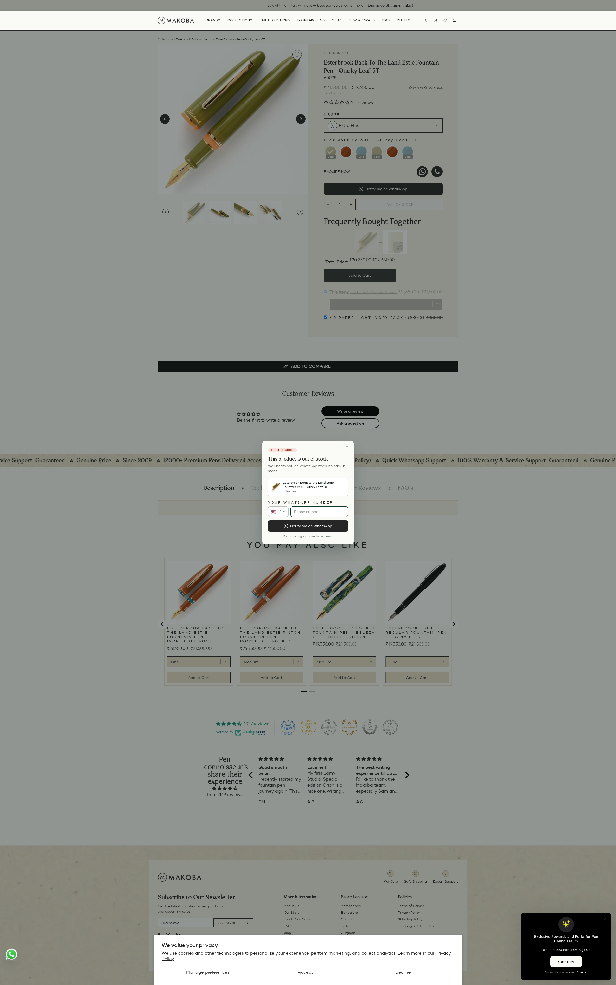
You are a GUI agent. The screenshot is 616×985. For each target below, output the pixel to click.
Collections (239, 20)
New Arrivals (361, 20)
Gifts (336, 20)
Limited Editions (274, 20)
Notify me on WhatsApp (311, 526)
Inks (386, 20)
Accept (305, 972)
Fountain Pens (311, 20)
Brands (213, 20)
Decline (403, 972)
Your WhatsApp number (300, 502)
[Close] (347, 447)
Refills (403, 20)
